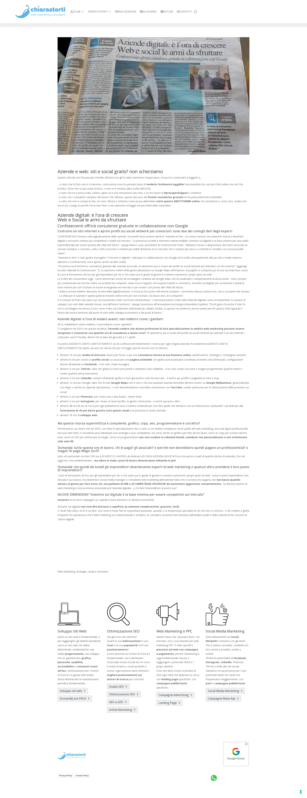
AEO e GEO (116, 702)
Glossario (150, 11)
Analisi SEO (116, 687)
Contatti (185, 11)
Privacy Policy (65, 775)
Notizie (168, 11)
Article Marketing (120, 710)
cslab (76, 11)
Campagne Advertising (173, 695)
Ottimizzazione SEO (122, 694)
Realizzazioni (127, 11)
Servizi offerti (98, 11)
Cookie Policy (82, 775)
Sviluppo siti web (71, 691)
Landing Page (167, 703)
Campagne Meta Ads (221, 698)
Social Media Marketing (223, 691)
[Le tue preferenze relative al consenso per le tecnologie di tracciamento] (300, 791)
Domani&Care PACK (73, 698)
